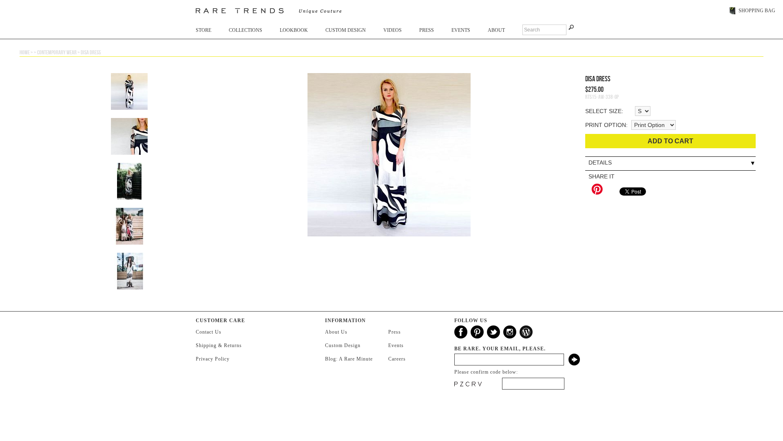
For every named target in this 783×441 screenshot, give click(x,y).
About (496, 30)
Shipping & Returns (219, 345)
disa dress (91, 52)
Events (460, 30)
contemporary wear (57, 52)
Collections (245, 30)
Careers (397, 359)
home (25, 52)
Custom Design (345, 30)
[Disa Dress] (389, 159)
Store (203, 30)
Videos (392, 30)
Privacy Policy (213, 359)
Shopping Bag (757, 10)
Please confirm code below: (486, 372)
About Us (336, 332)
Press (426, 30)
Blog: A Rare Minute (349, 359)
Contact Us (208, 332)
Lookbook (294, 30)
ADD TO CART (670, 141)
